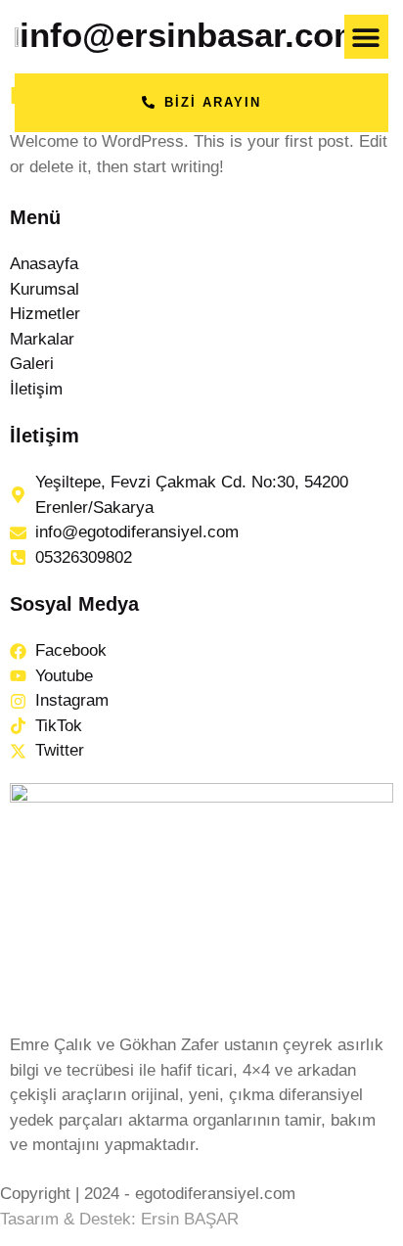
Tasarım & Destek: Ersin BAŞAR (119, 1219)
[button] (366, 37)
